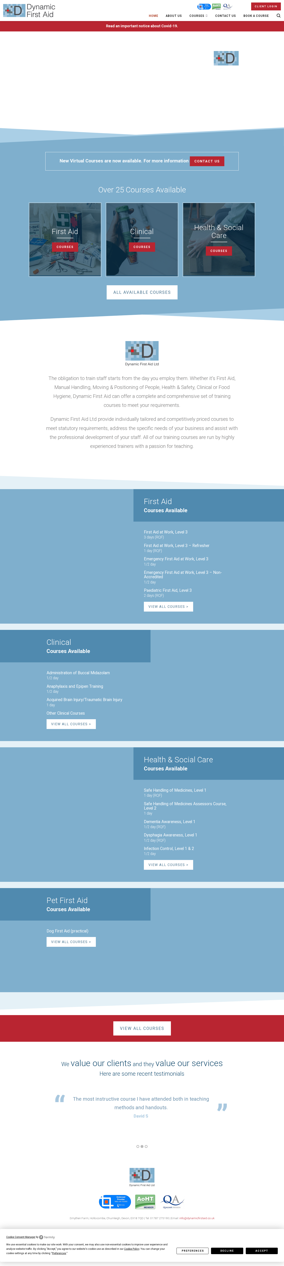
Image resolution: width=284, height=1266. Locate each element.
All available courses (142, 292)
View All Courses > (168, 607)
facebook (137, 1228)
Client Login (266, 6)
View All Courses (142, 1028)
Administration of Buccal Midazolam (78, 672)
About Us (174, 15)
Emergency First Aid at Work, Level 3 (176, 559)
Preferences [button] (59, 1253)
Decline (227, 1250)
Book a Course (256, 15)
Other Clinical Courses (66, 713)
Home (153, 15)
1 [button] (137, 1146)
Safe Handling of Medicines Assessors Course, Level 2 (185, 806)
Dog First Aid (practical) (67, 931)
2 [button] (142, 1146)
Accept (261, 1250)
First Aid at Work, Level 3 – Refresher (177, 545)
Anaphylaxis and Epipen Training (75, 686)
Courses (197, 15)
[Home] (29, 10)
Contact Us (225, 15)
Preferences (193, 1250)
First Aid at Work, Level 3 (166, 532)
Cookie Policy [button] (131, 1248)
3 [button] (146, 1146)
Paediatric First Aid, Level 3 (168, 590)
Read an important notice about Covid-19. (142, 26)
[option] (140, 1107)
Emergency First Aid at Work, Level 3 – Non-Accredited (183, 574)
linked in (146, 1228)
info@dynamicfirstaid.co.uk (197, 1218)
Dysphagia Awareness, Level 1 (170, 835)
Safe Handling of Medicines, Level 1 (175, 790)
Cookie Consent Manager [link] (20, 1237)
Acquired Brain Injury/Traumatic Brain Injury (84, 699)
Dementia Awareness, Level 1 (169, 821)
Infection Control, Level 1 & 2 (169, 848)
